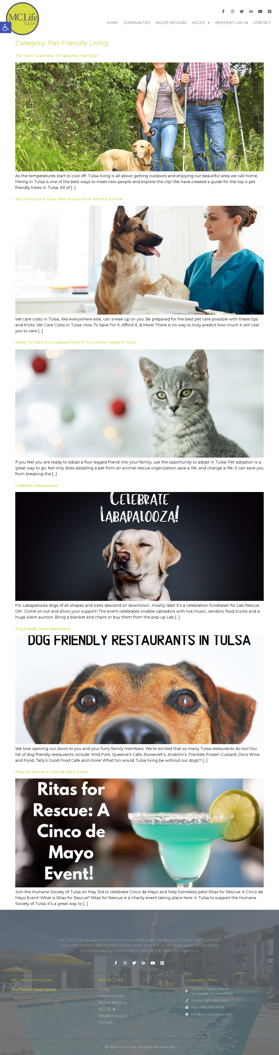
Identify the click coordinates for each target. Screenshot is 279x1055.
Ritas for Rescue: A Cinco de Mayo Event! (51, 772)
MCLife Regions (171, 23)
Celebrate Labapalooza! (36, 486)
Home (112, 23)
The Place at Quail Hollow (33, 989)
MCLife (199, 23)
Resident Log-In (231, 23)
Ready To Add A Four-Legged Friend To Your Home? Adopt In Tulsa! (75, 342)
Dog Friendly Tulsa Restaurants (43, 629)
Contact (262, 23)
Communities (137, 23)
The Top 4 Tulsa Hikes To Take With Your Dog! (56, 56)
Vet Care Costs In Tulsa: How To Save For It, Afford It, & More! (69, 199)
